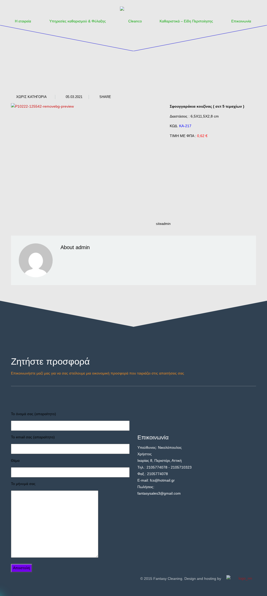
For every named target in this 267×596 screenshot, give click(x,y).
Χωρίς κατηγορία (31, 97)
